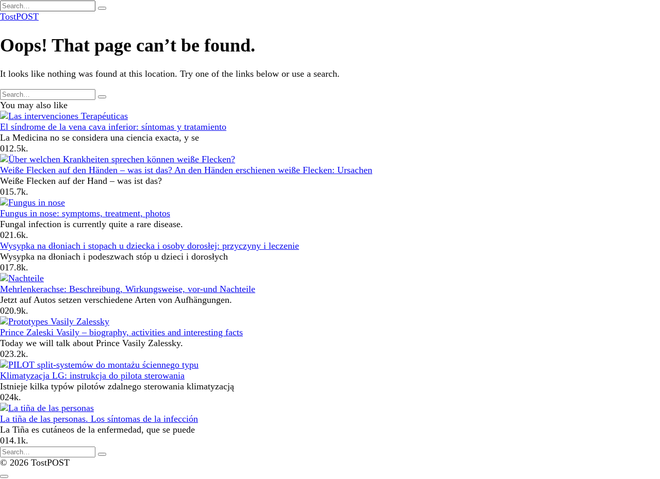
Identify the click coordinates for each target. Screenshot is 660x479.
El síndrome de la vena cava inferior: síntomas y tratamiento (113, 127)
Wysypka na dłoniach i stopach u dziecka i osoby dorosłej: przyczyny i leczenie (149, 246)
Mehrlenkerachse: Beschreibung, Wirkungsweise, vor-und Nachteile (127, 289)
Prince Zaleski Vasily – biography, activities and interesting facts (121, 332)
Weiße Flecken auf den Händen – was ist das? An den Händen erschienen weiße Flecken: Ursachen (186, 170)
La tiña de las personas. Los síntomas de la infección (99, 419)
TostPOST (19, 16)
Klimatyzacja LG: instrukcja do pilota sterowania (92, 375)
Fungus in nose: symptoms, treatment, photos (85, 213)
